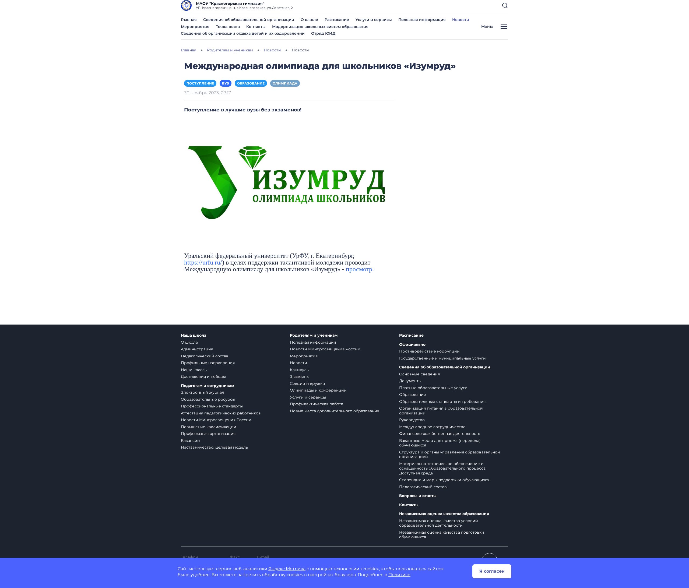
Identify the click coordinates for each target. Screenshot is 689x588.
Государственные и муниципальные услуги (442, 358)
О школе (309, 19)
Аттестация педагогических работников (221, 413)
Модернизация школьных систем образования (320, 26)
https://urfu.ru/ (203, 262)
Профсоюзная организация (208, 433)
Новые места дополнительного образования (334, 411)
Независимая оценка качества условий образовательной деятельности (438, 523)
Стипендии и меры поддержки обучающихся (444, 479)
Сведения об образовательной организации (248, 19)
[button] (505, 5)
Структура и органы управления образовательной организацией (449, 454)
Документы (410, 380)
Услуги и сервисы (374, 19)
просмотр (359, 269)
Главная (189, 19)
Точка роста (228, 26)
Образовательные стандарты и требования (442, 401)
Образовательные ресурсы (208, 399)
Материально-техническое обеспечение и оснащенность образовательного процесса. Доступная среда (442, 468)
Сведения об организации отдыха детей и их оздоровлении (243, 33)
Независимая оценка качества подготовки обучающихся (441, 535)
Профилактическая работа (316, 404)
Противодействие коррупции (429, 351)
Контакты (256, 26)
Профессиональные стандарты (212, 406)
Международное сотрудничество (432, 426)
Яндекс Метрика (286, 568)
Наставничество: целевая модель (214, 447)
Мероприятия (195, 26)
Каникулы (300, 369)
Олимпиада (285, 83)
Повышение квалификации (208, 426)
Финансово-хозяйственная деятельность (439, 433)
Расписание (337, 19)
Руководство (412, 419)
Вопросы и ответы (418, 496)
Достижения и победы (203, 376)
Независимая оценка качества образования (444, 514)
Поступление (200, 83)
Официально (412, 344)
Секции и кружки (307, 383)
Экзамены (300, 376)
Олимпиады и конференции (318, 390)
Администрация (197, 349)
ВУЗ (225, 83)
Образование (251, 83)
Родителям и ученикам (314, 335)
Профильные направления (208, 362)
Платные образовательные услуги (433, 387)
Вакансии (190, 440)
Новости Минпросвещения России (216, 419)
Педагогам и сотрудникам (207, 385)
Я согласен (492, 571)
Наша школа (193, 335)
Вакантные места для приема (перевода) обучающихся (440, 443)
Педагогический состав (205, 356)
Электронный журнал (202, 392)
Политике (399, 574)
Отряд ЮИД (323, 33)
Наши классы (194, 369)
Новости (460, 19)
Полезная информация (422, 19)
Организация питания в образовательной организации (441, 411)
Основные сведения (419, 374)
